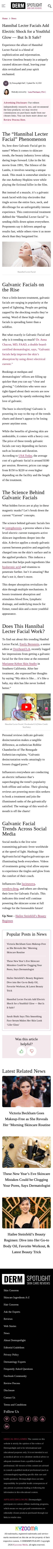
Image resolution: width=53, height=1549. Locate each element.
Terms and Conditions (15, 1404)
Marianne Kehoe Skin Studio (19, 663)
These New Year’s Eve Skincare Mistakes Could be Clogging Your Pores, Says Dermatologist (24, 965)
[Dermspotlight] (26, 8)
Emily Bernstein (29, 644)
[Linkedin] (7, 1427)
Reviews (8, 1318)
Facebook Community (15, 1376)
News (13, 18)
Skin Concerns (11, 1290)
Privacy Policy (11, 1354)
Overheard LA (21, 649)
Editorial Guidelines (14, 1347)
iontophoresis (13, 528)
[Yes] (21, 1051)
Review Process (12, 1383)
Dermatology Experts (15, 1361)
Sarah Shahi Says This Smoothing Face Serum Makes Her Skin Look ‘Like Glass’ (24, 1020)
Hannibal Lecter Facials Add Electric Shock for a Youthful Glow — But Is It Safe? (26, 1003)
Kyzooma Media (20, 1545)
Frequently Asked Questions (18, 1368)
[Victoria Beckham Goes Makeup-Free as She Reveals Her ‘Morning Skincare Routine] (26, 1092)
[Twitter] (14, 1419)
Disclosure (9, 1390)
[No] (32, 1051)
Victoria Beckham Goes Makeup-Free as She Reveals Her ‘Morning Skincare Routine (26, 948)
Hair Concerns (11, 1304)
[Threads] (35, 1419)
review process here (14, 120)
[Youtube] (42, 1419)
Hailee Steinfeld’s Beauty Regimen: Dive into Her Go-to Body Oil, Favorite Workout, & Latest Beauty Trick (25, 984)
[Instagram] (21, 1419)
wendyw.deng (10, 888)
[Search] (49, 6)
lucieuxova (28, 883)
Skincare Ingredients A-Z (17, 1297)
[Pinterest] (7, 1419)
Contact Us (9, 1397)
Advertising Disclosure (15, 102)
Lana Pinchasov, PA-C (37, 92)
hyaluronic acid (11, 566)
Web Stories (10, 1326)
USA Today (25, 455)
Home (5, 18)
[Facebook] (28, 1419)
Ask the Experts (12, 1311)
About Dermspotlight (14, 1340)
